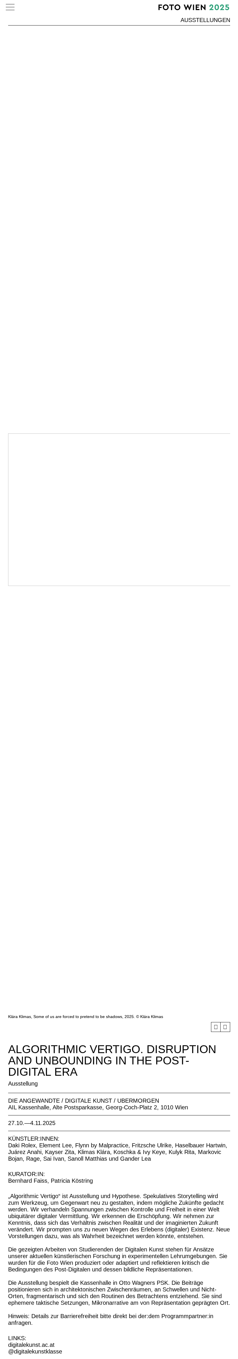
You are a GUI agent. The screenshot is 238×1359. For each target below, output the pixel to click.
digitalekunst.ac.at (31, 1345)
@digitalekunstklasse (35, 1351)
